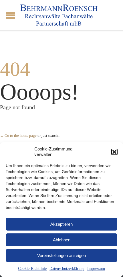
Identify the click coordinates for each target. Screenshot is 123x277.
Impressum (96, 268)
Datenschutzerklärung (66, 268)
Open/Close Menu (10, 15)
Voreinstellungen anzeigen (61, 255)
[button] (114, 152)
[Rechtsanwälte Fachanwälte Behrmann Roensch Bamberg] (59, 15)
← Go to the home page (18, 135)
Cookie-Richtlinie (32, 268)
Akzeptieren (61, 224)
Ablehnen (61, 239)
